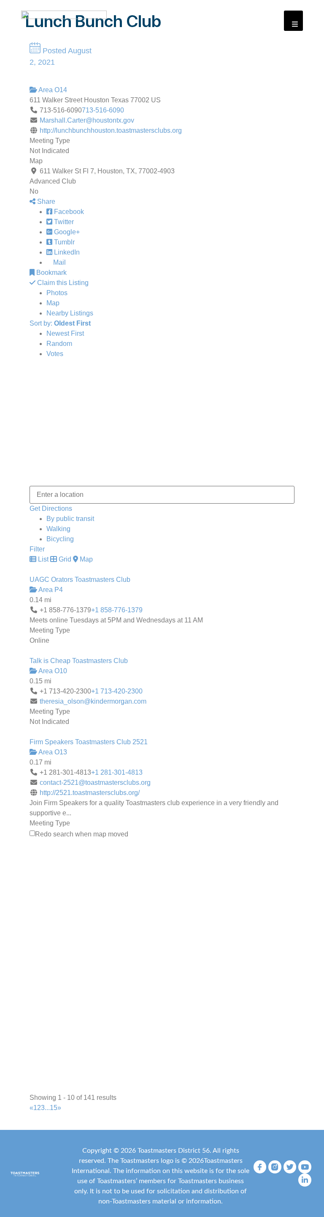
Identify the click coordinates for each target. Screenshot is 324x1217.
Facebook (68, 211)
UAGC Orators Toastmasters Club (80, 579)
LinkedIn (66, 252)
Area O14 (52, 89)
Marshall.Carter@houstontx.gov (87, 120)
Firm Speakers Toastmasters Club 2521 (89, 742)
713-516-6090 (103, 110)
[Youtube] (304, 1166)
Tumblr (63, 242)
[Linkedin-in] (304, 1180)
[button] (293, 21)
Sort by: (60, 323)
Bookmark (51, 272)
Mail (58, 262)
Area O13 (52, 752)
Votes (54, 353)
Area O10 (52, 670)
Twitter (63, 221)
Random (59, 343)
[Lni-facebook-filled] (260, 1166)
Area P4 (50, 589)
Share (45, 201)
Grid (64, 559)
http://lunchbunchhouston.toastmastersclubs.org (111, 130)
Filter (37, 549)
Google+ (66, 232)
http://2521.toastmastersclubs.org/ (90, 792)
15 (53, 1107)
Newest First (65, 333)
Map (52, 303)
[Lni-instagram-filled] (274, 1166)
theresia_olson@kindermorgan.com (93, 701)
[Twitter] (290, 1166)
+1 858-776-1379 (117, 610)
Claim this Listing (62, 282)
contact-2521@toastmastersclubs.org (95, 782)
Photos (57, 292)
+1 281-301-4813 (117, 772)
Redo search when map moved (81, 834)
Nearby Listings (69, 313)
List (42, 559)
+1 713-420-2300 (117, 691)
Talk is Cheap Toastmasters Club (79, 660)
